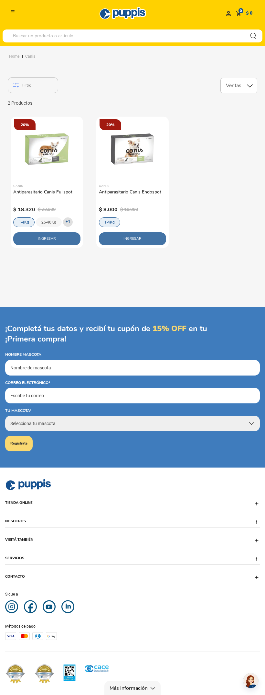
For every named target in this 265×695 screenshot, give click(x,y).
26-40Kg (48, 222)
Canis (30, 56)
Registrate (18, 443)
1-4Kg (24, 222)
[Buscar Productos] (253, 36)
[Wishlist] (228, 13)
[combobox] (132, 36)
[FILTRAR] (33, 85)
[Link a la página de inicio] (14, 56)
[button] (132, 506)
